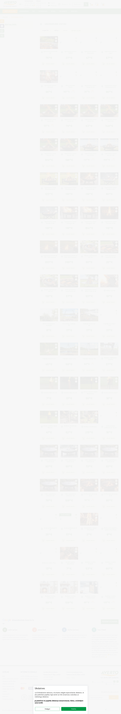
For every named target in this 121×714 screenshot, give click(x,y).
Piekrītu (73, 709)
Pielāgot (47, 709)
